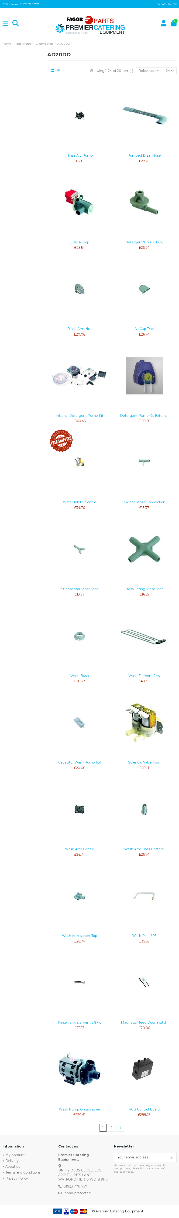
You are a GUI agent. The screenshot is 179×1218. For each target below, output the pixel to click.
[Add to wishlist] (72, 149)
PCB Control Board (144, 1109)
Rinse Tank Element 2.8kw (79, 1022)
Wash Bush (79, 676)
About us (12, 1166)
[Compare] (79, 149)
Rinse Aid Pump (79, 155)
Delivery (12, 1161)
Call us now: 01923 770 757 (21, 4)
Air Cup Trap (144, 329)
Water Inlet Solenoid (79, 502)
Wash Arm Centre (79, 849)
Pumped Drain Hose (144, 155)
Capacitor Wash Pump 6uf (79, 762)
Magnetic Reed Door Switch (144, 1022)
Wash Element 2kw (144, 676)
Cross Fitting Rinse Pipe (144, 589)
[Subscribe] (171, 1157)
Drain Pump (79, 242)
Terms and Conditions (23, 1172)
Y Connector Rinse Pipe (79, 589)
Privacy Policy (16, 1178)
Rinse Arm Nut (79, 329)
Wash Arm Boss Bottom (144, 849)
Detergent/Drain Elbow (144, 242)
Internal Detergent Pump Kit (79, 416)
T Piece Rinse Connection (144, 502)
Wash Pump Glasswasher (79, 1109)
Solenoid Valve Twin (144, 762)
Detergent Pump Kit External (144, 416)
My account (15, 1155)
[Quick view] (86, 149)
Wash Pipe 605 (144, 936)
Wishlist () (169, 4)
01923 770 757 (75, 1186)
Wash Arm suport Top (79, 936)
